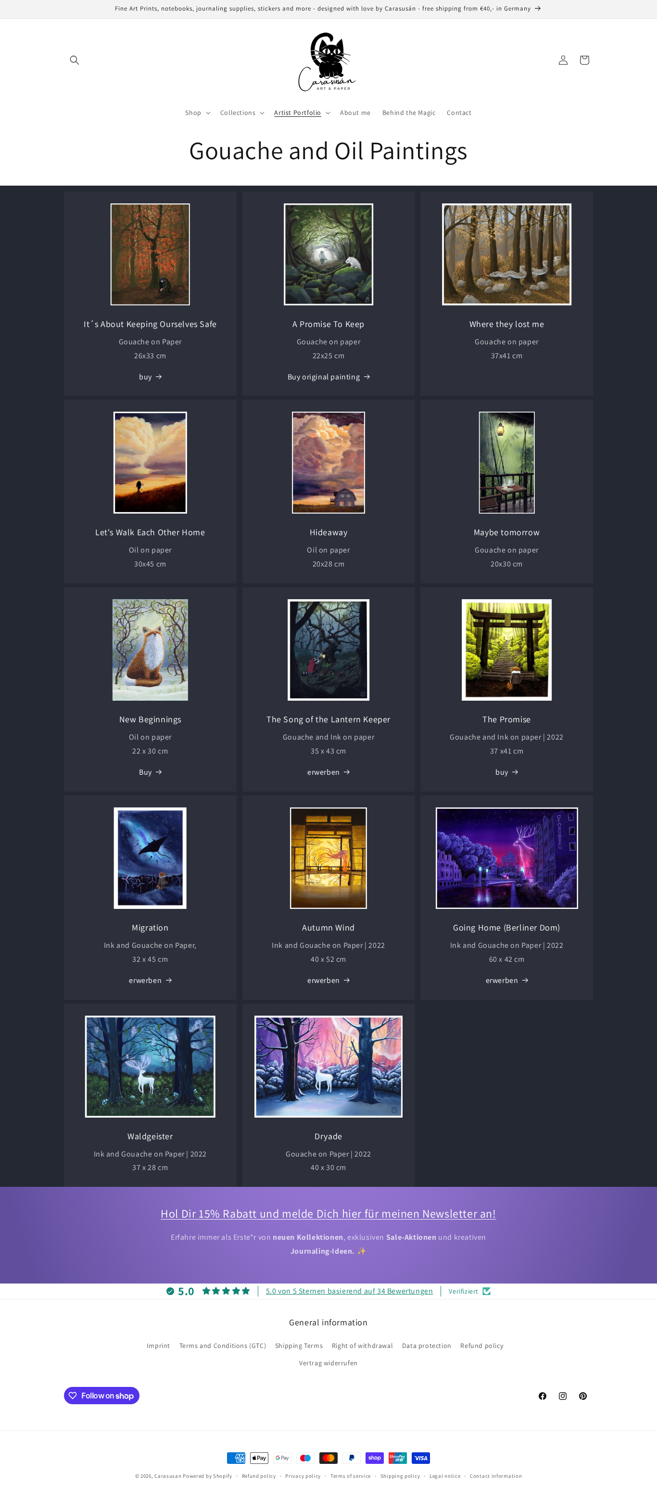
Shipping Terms (299, 1345)
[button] (74, 60)
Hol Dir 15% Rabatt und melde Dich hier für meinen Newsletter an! (328, 1213)
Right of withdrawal (362, 1345)
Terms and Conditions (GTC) (222, 1345)
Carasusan (167, 1476)
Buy (145, 772)
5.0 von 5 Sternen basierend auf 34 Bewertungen (349, 1291)
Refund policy (481, 1345)
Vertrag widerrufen (328, 1363)
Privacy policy (303, 1476)
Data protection (427, 1345)
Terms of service (350, 1476)
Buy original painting (324, 377)
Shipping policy (400, 1476)
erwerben (323, 772)
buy (145, 377)
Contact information (496, 1476)
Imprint (158, 1345)
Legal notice (445, 1476)
